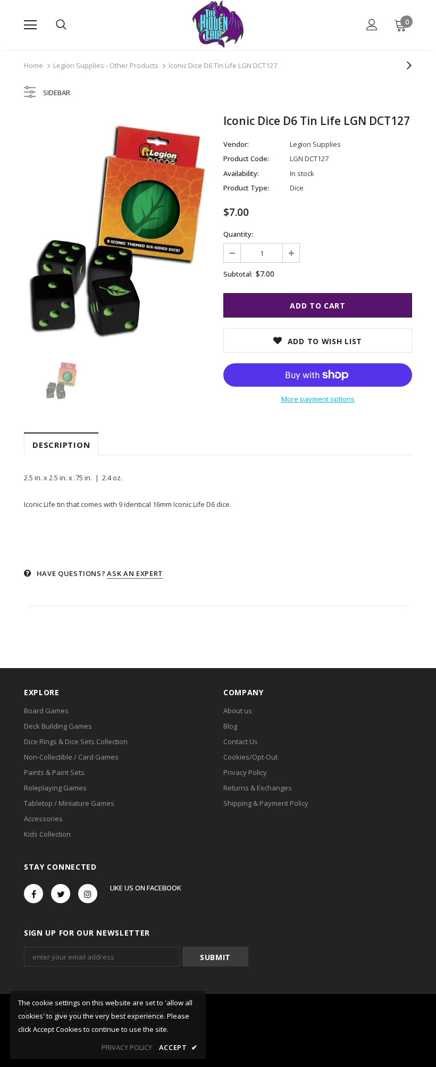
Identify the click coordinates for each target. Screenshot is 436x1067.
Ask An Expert (135, 573)
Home (33, 65)
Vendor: (236, 144)
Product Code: (246, 158)
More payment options (318, 399)
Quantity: (238, 234)
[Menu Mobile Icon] (30, 25)
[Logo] (217, 24)
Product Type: (246, 188)
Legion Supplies (315, 144)
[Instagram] (87, 893)
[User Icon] (372, 24)
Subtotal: (238, 274)
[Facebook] (33, 893)
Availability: (241, 173)
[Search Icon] (61, 25)
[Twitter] (60, 893)
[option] (118, 229)
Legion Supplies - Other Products (105, 65)
